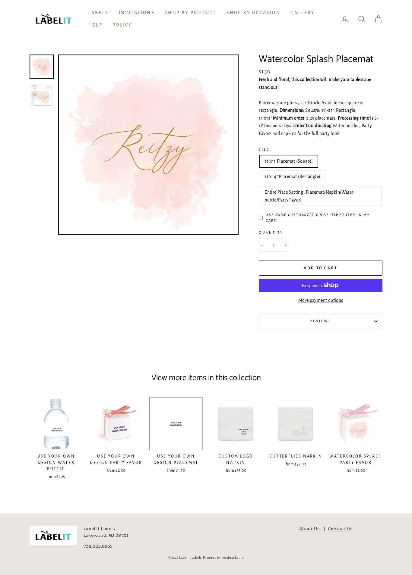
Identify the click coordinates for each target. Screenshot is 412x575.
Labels (98, 12)
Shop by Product (190, 12)
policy (122, 25)
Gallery (302, 12)
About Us (309, 528)
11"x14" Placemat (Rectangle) (292, 176)
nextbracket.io (232, 557)
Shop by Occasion (253, 12)
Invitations (137, 12)
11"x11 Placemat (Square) (289, 161)
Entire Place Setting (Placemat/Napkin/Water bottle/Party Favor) (309, 196)
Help (95, 25)
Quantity (271, 232)
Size (264, 149)
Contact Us (340, 528)
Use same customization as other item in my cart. (317, 217)
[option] (148, 145)
